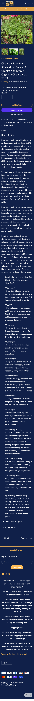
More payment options (17, 114)
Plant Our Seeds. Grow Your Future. (17, 9)
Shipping (4, 81)
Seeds (16, 58)
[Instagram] (6, 573)
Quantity (4, 93)
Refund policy (22, 654)
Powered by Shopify (8, 685)
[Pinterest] (9, 573)
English (5, 663)
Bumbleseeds (6, 58)
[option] (4, 51)
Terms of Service (8, 654)
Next (30, 538)
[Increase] (10, 97)
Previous (24, 538)
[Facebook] (3, 573)
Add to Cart (17, 105)
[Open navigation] (2, 3)
